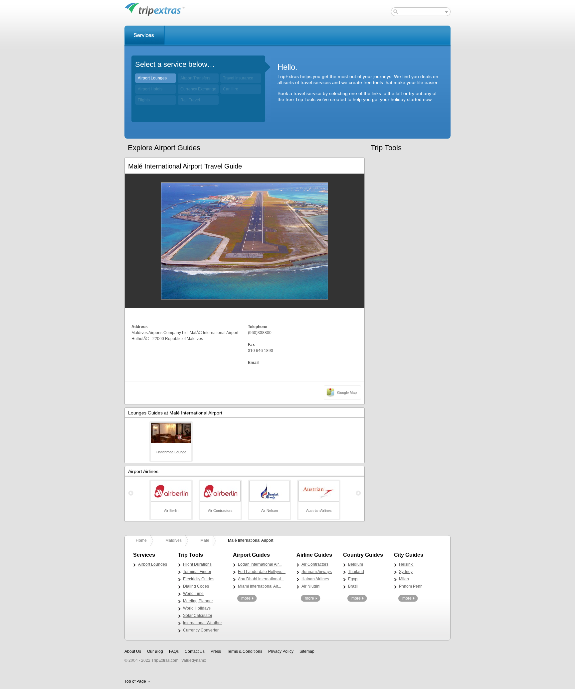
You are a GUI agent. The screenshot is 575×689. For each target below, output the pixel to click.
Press (216, 651)
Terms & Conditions (244, 651)
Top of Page (135, 681)
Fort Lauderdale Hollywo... (262, 571)
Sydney (406, 571)
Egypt (353, 579)
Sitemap (306, 651)
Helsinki (406, 564)
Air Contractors (314, 564)
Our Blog (155, 651)
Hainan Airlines (315, 579)
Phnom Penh (411, 586)
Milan (404, 579)
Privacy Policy (280, 651)
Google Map (347, 393)
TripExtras (155, 9)
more (246, 598)
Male (204, 540)
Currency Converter (201, 630)
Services (144, 35)
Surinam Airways (316, 571)
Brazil (353, 586)
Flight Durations (197, 564)
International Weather (202, 623)
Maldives (173, 540)
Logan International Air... (260, 564)
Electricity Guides (198, 579)
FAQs (174, 651)
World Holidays (197, 608)
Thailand (356, 571)
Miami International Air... (259, 586)
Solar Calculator (197, 615)
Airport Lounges (152, 78)
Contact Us (195, 651)
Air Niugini (310, 586)
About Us (132, 651)
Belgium (355, 564)
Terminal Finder (197, 571)
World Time (193, 593)
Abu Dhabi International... (261, 579)
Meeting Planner (198, 601)
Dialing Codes (196, 586)
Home (141, 540)
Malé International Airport (250, 540)
